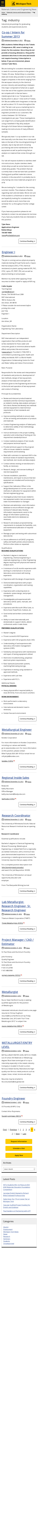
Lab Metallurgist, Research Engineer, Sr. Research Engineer (16, 906)
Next (18, 1134)
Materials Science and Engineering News (19, 9)
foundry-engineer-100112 (11, 1116)
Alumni (5, 1227)
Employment (7, 1229)
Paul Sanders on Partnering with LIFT (17, 1211)
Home (3, 12)
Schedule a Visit (19, 1148)
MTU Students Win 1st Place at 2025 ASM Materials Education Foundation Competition (16, 1187)
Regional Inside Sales (15, 778)
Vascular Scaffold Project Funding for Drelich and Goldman (16, 1206)
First (5, 1129)
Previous (13, 1129)
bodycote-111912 (8, 799)
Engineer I (8, 252)
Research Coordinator (16, 815)
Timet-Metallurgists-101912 (12, 923)
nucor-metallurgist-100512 (12, 1026)
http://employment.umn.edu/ (13, 867)
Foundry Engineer (13, 1098)
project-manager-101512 (11, 975)
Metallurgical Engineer (17, 729)
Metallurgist (10, 992)
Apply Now (19, 1155)
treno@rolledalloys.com (11, 235)
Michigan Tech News (11, 1232)
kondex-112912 (7, 761)
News (28, 40)
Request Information (19, 1141)
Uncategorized (8, 1243)
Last (24, 1134)
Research (6, 1236)
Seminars (6, 1239)
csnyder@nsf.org (8, 291)
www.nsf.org (7, 352)
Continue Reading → (27, 241)
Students (6, 1241)
